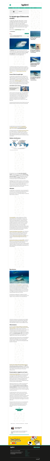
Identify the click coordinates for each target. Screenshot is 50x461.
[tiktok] (34, 447)
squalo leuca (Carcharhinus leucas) (23, 130)
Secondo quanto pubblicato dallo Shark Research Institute (18, 364)
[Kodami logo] (25, 5)
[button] (11, 443)
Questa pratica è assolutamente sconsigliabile (19, 235)
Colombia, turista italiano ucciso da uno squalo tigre (35, 38)
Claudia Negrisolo (18, 427)
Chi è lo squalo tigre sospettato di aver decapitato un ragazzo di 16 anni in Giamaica (35, 78)
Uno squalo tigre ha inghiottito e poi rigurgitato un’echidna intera (35, 51)
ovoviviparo (20, 284)
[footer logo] (16, 447)
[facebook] (39, 447)
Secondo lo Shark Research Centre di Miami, (16, 231)
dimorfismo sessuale (18, 80)
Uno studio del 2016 (12, 217)
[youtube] (37, 447)
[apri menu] (10, 5)
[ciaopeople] (38, 459)
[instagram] (35, 447)
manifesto (26, 450)
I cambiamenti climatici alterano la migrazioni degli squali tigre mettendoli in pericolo (35, 64)
